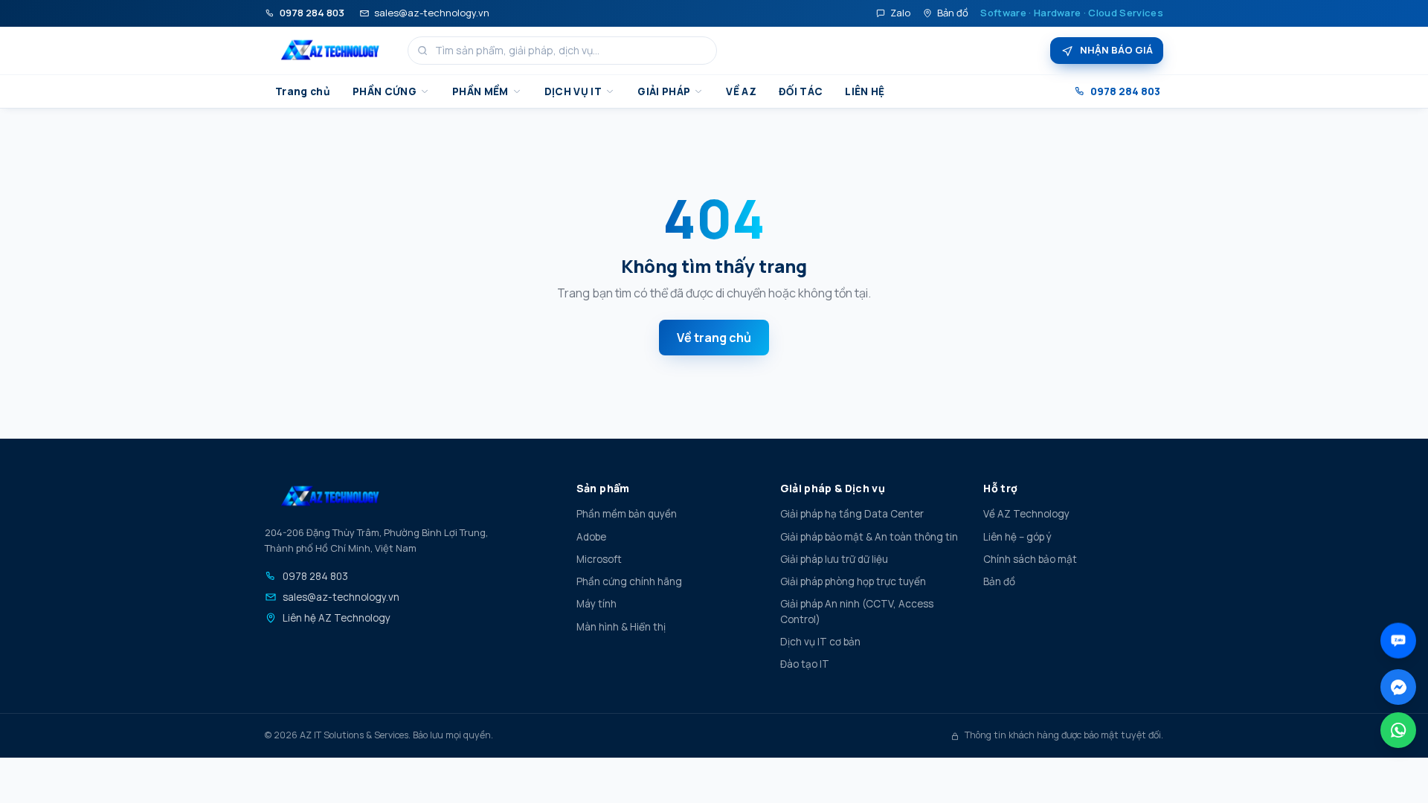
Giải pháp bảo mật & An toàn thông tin (869, 537)
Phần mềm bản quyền (626, 513)
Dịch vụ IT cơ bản (820, 641)
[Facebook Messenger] (1398, 687)
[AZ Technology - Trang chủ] (330, 50)
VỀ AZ (741, 91)
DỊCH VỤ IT (573, 91)
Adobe (591, 537)
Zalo (900, 12)
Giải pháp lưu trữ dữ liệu (834, 559)
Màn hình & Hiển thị (621, 626)
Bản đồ (952, 12)
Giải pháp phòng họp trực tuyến (853, 581)
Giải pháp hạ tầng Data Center (852, 513)
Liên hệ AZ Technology (336, 618)
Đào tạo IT (804, 664)
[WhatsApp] (1398, 730)
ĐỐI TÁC (801, 91)
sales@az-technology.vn (431, 12)
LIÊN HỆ (864, 91)
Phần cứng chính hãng (629, 581)
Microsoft (599, 559)
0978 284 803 (312, 12)
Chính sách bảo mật (1030, 559)
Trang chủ (302, 91)
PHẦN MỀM (480, 91)
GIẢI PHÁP (663, 91)
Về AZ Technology (1026, 513)
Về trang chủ (714, 337)
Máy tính (596, 603)
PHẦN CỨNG (384, 91)
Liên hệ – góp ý (1017, 537)
